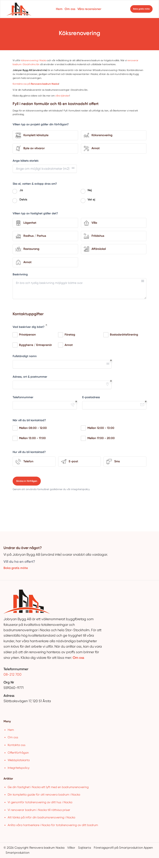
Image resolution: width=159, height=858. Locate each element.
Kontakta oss (16, 745)
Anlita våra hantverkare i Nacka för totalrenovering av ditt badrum (53, 825)
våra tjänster (62, 95)
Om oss (70, 9)
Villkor (71, 847)
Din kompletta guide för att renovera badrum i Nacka (44, 794)
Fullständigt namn (25, 356)
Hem (59, 9)
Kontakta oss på (36, 83)
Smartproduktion (17, 852)
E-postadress (91, 397)
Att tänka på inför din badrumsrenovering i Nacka (41, 817)
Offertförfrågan (18, 752)
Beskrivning (20, 274)
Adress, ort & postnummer (30, 376)
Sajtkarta (84, 847)
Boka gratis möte (16, 568)
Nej (90, 190)
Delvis (23, 199)
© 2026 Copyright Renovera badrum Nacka (34, 847)
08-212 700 (13, 674)
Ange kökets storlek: (26, 160)
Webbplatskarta (19, 760)
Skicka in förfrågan (26, 481)
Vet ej (91, 199)
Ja (21, 190)
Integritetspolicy (18, 767)
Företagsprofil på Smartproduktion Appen (123, 847)
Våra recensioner (89, 9)
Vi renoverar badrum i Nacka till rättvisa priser (39, 810)
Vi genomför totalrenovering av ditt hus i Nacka (40, 802)
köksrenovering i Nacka (33, 60)
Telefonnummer (23, 397)
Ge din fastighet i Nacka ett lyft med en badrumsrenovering (48, 787)
